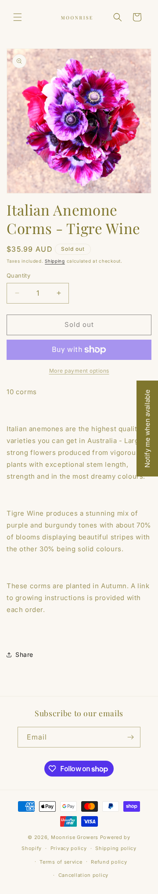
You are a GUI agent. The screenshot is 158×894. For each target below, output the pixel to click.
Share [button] (24, 654)
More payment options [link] (79, 370)
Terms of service (61, 862)
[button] (17, 17)
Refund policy (109, 862)
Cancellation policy (83, 875)
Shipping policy (115, 848)
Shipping (55, 261)
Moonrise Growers (74, 837)
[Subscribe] (130, 737)
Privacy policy (68, 848)
